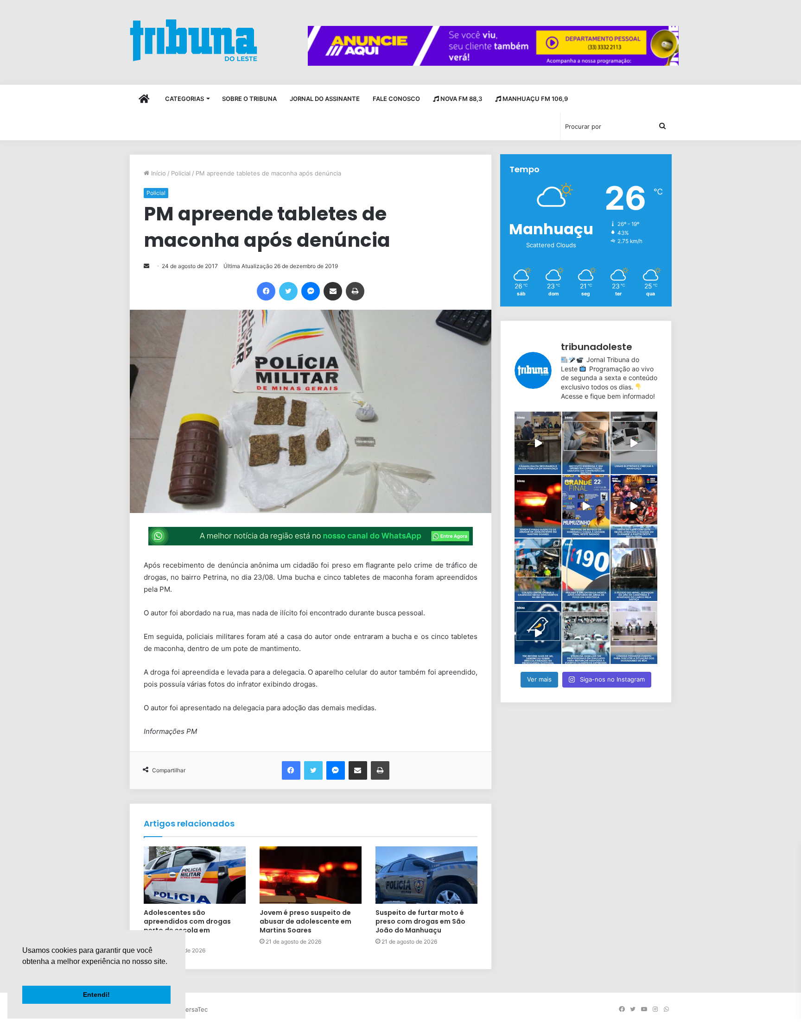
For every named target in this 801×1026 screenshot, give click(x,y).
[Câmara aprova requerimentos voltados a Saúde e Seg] (538, 443)
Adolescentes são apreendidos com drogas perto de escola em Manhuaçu (187, 926)
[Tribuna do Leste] (193, 40)
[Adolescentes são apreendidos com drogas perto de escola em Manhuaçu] (195, 875)
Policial (181, 173)
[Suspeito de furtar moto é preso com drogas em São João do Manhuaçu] (426, 875)
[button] (23, 973)
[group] (493, 46)
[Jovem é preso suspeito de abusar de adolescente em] (538, 506)
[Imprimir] (355, 291)
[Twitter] (288, 291)
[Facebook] (266, 291)
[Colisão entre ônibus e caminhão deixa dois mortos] (538, 569)
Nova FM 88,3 (460, 98)
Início (157, 173)
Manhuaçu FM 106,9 (534, 98)
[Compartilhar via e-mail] (333, 291)
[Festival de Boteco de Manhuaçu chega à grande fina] (585, 506)
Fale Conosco (396, 98)
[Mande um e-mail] (146, 266)
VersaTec (195, 1009)
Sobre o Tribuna (249, 98)
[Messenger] (310, 291)
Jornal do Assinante (325, 98)
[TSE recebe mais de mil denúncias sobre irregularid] (538, 633)
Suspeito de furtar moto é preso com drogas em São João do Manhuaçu (420, 921)
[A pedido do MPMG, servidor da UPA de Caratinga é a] (633, 569)
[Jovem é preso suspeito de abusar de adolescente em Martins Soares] (311, 875)
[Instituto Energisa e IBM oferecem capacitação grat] (585, 443)
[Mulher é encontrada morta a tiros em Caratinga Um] (585, 569)
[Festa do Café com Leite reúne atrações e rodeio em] (633, 506)
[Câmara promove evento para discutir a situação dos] (633, 633)
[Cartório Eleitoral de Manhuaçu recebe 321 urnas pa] (633, 443)
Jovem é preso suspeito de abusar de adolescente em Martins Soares (305, 921)
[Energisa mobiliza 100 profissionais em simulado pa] (585, 633)
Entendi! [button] (96, 994)
